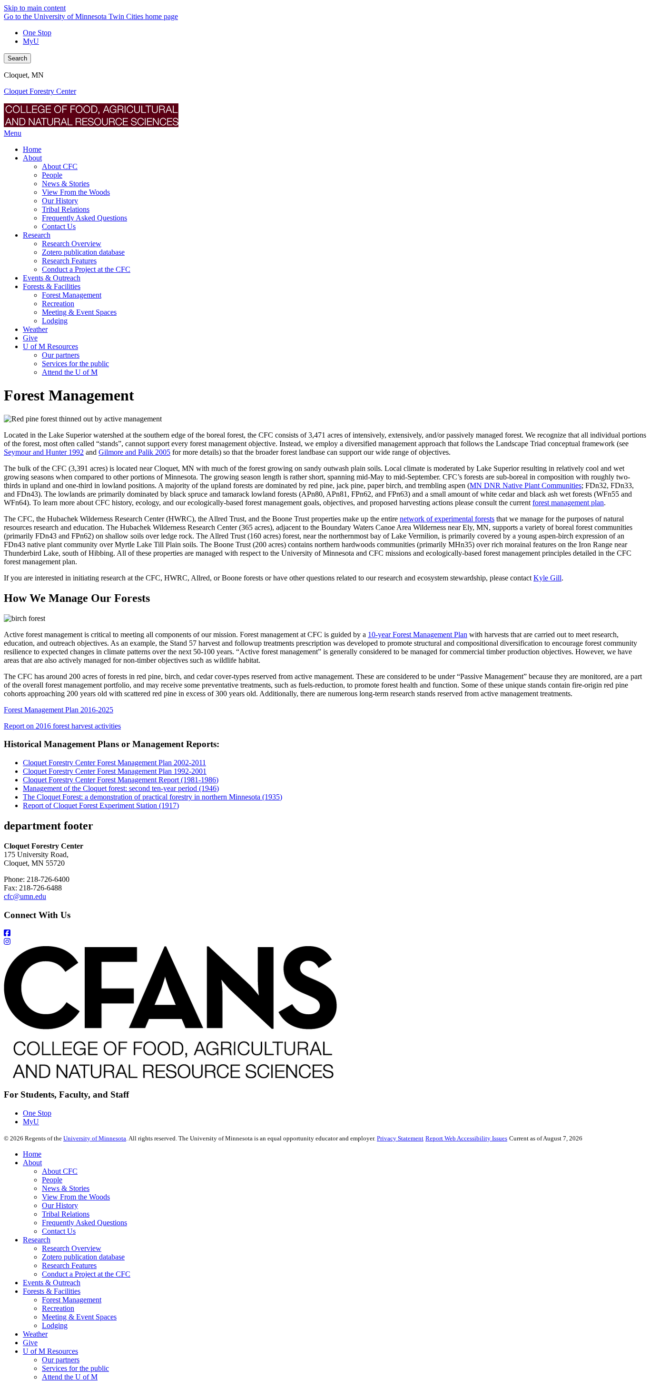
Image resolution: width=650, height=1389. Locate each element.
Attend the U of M (70, 1377)
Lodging (55, 1325)
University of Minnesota (94, 1138)
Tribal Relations (65, 1214)
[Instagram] (325, 942)
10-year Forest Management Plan (417, 634)
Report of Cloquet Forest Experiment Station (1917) (101, 805)
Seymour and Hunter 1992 (44, 452)
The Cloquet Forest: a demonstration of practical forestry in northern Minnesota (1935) (152, 797)
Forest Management (71, 1300)
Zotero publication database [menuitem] (83, 252)
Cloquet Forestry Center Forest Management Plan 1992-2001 (115, 771)
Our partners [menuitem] (60, 355)
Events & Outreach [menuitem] (51, 278)
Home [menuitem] (32, 149)
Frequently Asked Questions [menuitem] (84, 218)
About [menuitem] (32, 158)
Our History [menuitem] (60, 201)
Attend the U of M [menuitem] (70, 372)
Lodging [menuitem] (55, 321)
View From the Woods (76, 1197)
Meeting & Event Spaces (79, 1317)
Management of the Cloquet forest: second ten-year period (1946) (121, 788)
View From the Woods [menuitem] (76, 192)
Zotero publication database (83, 1257)
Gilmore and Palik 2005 (134, 452)
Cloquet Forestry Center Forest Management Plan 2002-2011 (114, 763)
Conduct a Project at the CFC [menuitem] (86, 269)
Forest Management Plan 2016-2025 (58, 710)
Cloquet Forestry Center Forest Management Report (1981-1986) (120, 780)
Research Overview (71, 1248)
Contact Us (59, 1231)
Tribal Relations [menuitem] (65, 209)
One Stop (37, 33)
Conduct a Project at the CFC (86, 1274)
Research (36, 1240)
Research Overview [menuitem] (71, 244)
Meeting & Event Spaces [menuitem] (79, 312)
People (52, 1180)
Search (17, 58)
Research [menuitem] (36, 235)
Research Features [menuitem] (69, 261)
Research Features (69, 1265)
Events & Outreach (51, 1283)
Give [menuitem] (30, 338)
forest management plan (568, 503)
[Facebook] (325, 933)
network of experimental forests (447, 519)
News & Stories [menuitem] (65, 184)
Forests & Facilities (51, 1291)
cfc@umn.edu (25, 896)
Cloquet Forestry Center (40, 91)
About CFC (60, 1171)
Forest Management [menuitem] (71, 295)
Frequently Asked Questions (84, 1223)
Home (32, 1154)
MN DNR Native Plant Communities (525, 485)
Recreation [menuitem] (58, 304)
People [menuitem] (52, 175)
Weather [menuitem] (35, 329)
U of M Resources (50, 1351)
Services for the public (75, 1368)
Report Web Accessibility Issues (466, 1138)
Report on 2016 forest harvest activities (62, 726)
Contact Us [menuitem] (59, 226)
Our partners (60, 1360)
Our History (60, 1205)
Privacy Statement (400, 1138)
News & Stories (65, 1188)
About (32, 1163)
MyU (31, 41)
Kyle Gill (547, 578)
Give (30, 1343)
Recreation (58, 1308)
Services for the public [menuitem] (75, 364)
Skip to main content (35, 8)
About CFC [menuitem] (60, 166)
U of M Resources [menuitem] (50, 346)
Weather (35, 1334)
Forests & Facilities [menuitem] (51, 286)
